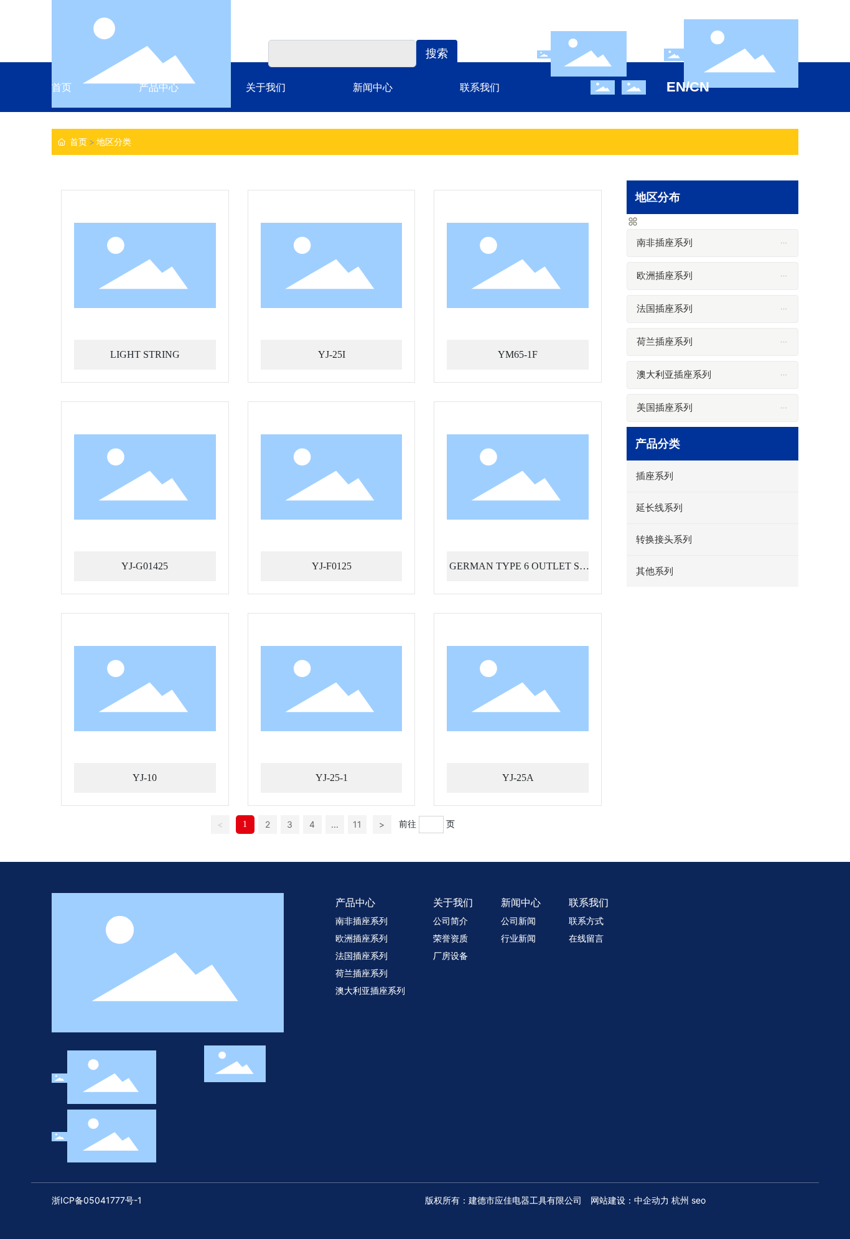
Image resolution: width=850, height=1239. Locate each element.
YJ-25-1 (331, 777)
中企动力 (652, 1200)
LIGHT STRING (145, 354)
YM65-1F (518, 354)
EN (676, 87)
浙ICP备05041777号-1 (97, 1200)
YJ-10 (145, 777)
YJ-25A (518, 777)
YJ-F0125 (332, 566)
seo (698, 1200)
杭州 (681, 1200)
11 (357, 824)
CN (699, 87)
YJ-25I (331, 354)
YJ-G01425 (144, 566)
